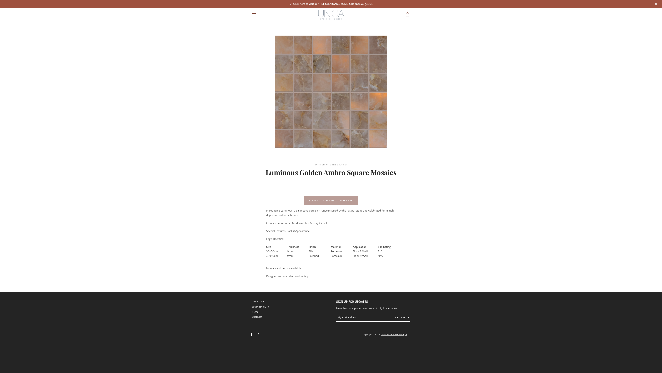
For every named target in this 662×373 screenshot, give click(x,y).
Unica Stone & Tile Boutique (394, 334)
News (255, 312)
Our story (258, 302)
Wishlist (257, 317)
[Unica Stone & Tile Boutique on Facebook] (251, 334)
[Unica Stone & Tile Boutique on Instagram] (257, 334)
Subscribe (400, 318)
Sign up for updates (352, 302)
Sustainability (260, 307)
